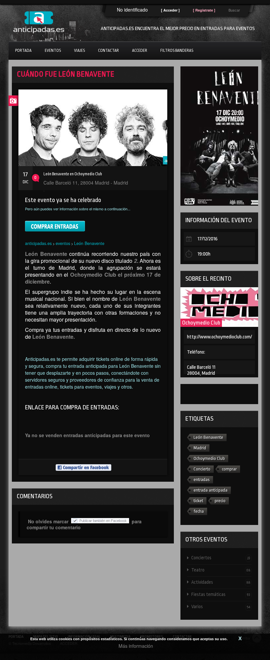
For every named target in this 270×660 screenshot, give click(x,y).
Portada (23, 50)
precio (220, 500)
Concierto (202, 469)
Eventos (53, 50)
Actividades (220, 582)
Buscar (234, 10)
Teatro (220, 570)
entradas (202, 479)
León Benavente (89, 243)
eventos (63, 243)
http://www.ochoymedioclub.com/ (219, 337)
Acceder (139, 50)
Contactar (108, 50)
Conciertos (220, 557)
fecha (199, 511)
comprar (229, 469)
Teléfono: (196, 352)
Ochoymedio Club (201, 323)
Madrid (200, 447)
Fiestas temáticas (220, 594)
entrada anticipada (211, 490)
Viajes (79, 50)
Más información (136, 646)
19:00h (204, 254)
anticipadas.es (38, 243)
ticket (198, 500)
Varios (220, 606)
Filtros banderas (176, 50)
